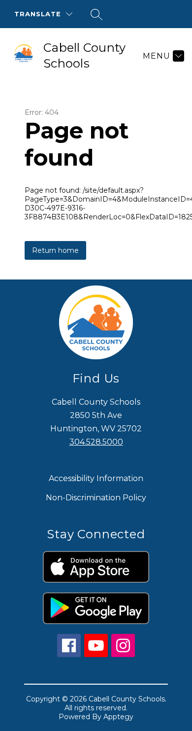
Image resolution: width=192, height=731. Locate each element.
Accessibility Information (96, 478)
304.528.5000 (96, 442)
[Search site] (96, 14)
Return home (55, 250)
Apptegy (118, 716)
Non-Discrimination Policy (96, 497)
